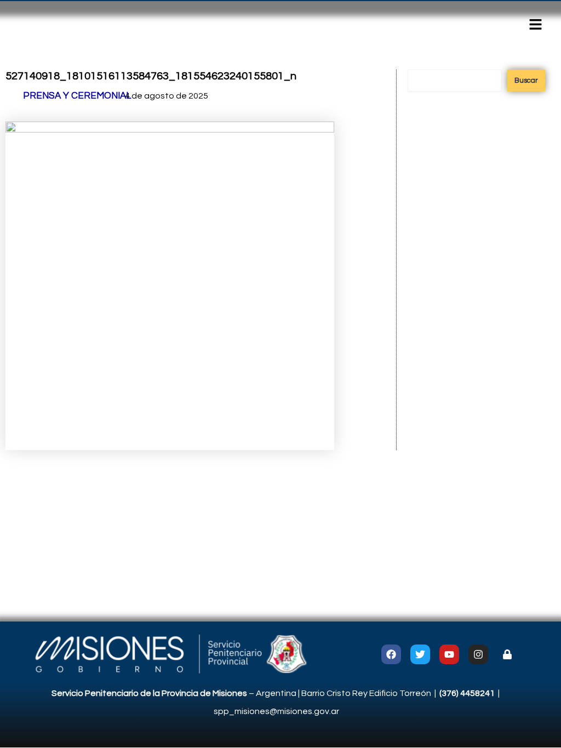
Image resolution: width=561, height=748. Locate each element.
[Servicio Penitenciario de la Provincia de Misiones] (168, 654)
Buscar (526, 80)
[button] (536, 25)
